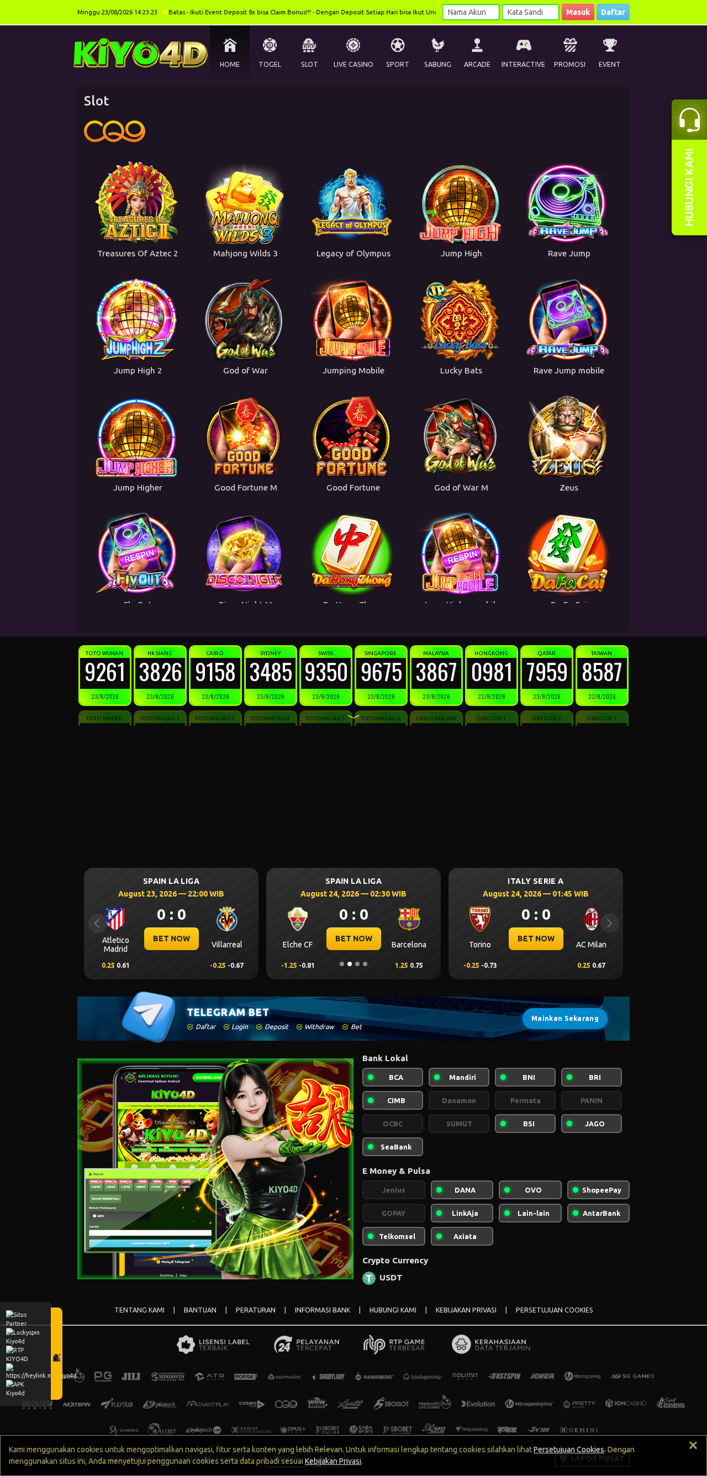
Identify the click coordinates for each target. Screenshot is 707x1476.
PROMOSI (569, 64)
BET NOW (171, 938)
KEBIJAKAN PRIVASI (466, 1310)
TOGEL (269, 64)
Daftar (613, 12)
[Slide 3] (357, 964)
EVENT (610, 64)
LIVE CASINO (353, 64)
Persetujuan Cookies (569, 1449)
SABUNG (437, 64)
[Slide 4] (365, 964)
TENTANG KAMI (139, 1310)
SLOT (309, 64)
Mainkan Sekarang (565, 1018)
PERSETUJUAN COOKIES (554, 1310)
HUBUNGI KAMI (393, 1310)
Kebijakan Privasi (333, 1461)
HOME (230, 64)
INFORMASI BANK (322, 1310)
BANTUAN (200, 1310)
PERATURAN (256, 1310)
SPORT (397, 64)
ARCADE (477, 64)
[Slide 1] (342, 964)
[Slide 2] (349, 964)
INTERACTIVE (523, 64)
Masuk (578, 12)
